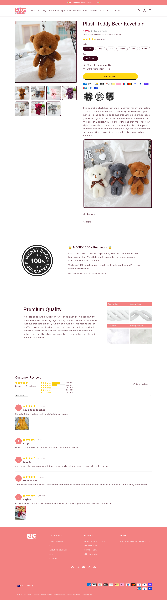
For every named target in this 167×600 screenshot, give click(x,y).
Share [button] (88, 222)
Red (133, 49)
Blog (52, 554)
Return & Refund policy (43, 595)
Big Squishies (26, 595)
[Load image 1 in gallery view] (22, 93)
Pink (111, 49)
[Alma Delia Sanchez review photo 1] (22, 423)
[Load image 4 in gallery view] (69, 93)
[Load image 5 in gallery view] (22, 109)
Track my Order (57, 541)
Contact (53, 558)
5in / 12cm (90, 58)
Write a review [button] (140, 384)
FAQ (51, 545)
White (144, 49)
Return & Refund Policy (94, 541)
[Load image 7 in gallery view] (53, 109)
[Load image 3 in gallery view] (53, 93)
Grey (100, 49)
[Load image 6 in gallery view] (38, 109)
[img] (29, 406)
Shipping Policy (91, 554)
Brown (88, 49)
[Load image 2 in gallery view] (38, 93)
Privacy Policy (90, 545)
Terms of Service (92, 550)
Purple (122, 49)
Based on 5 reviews (25, 386)
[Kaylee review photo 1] (20, 513)
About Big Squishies (58, 550)
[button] (53, 10)
